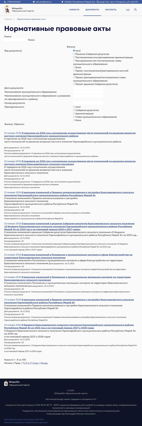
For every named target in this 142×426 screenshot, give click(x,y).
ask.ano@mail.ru (43, 2)
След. (36, 363)
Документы (92, 9)
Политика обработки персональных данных (26, 422)
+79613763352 (14, 2)
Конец (44, 363)
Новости (74, 9)
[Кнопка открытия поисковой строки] (135, 9)
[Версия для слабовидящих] (127, 9)
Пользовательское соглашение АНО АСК (24, 419)
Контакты (110, 9)
